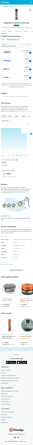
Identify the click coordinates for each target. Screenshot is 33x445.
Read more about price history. (23, 111)
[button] (3, 39)
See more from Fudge (6, 264)
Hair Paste (16, 254)
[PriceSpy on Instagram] (18, 437)
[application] (16, 140)
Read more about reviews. (18, 192)
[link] (9, 293)
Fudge (15, 242)
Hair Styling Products (8, 6)
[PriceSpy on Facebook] (15, 437)
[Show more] (2, 53)
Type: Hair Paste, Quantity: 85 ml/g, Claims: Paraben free (16, 27)
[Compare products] (30, 10)
